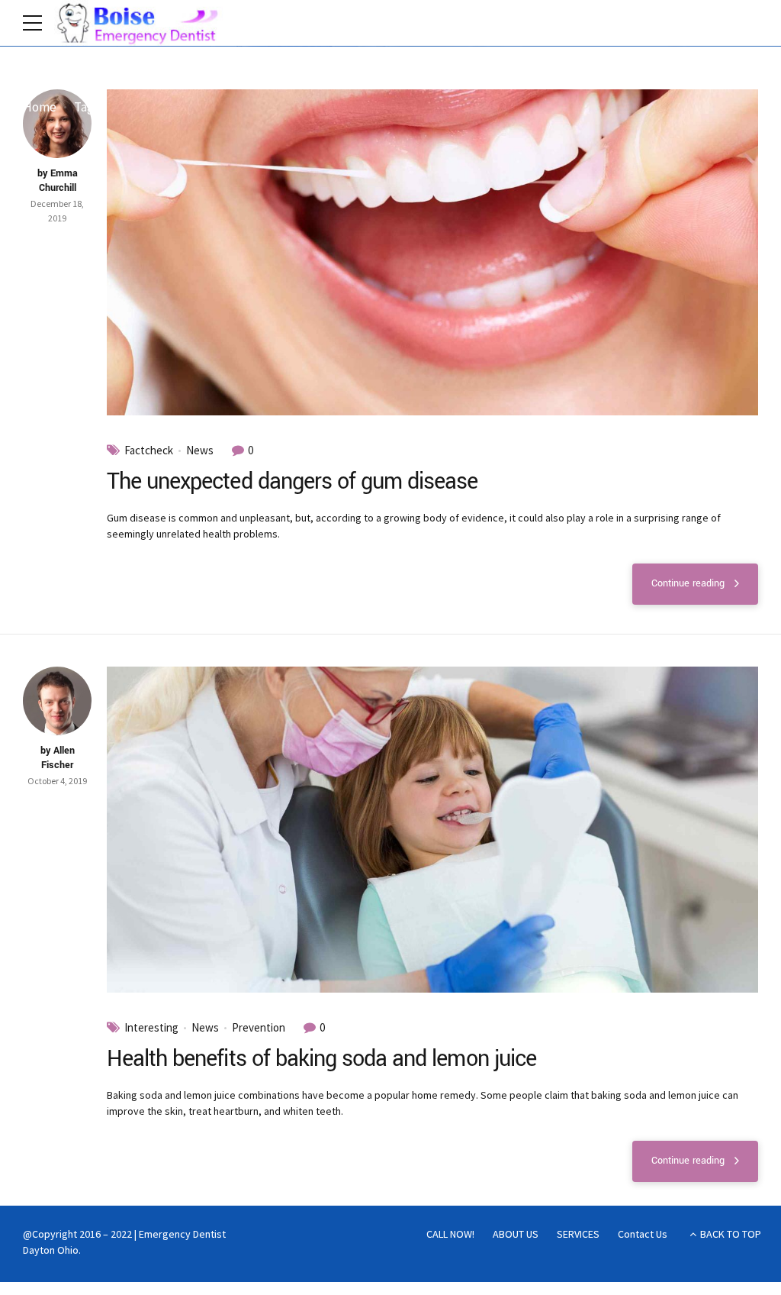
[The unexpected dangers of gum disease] (432, 252)
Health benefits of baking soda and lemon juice (321, 1058)
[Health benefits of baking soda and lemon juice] (432, 830)
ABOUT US (515, 1234)
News (200, 450)
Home (39, 107)
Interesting (151, 1028)
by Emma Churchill (57, 180)
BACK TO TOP (730, 1234)
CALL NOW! (450, 1234)
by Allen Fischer (57, 758)
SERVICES (578, 1234)
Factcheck (148, 450)
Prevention (258, 1028)
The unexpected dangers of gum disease (292, 481)
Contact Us (642, 1234)
